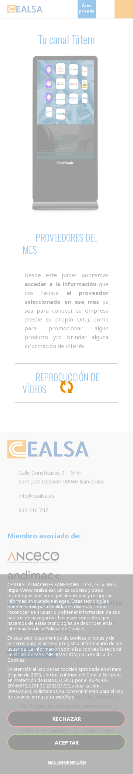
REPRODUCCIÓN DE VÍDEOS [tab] (61, 383)
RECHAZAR (66, 718)
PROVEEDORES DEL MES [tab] (60, 243)
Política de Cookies (44, 730)
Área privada (87, 8)
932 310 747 (33, 510)
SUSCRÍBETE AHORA (33, 652)
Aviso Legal (98, 730)
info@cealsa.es (36, 495)
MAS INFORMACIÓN (67, 762)
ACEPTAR (67, 742)
